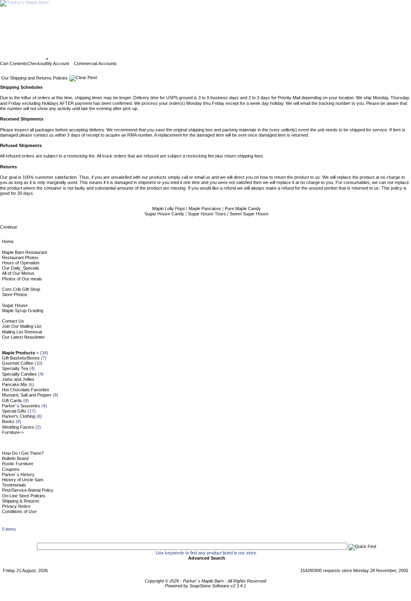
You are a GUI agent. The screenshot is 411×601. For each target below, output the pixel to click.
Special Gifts (14, 411)
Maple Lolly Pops (169, 208)
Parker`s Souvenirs (21, 405)
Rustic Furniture (17, 463)
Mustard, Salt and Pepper (26, 394)
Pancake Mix (14, 384)
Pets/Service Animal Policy (27, 490)
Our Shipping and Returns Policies (86, 58)
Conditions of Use (19, 511)
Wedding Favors (18, 427)
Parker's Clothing (18, 416)
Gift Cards (12, 400)
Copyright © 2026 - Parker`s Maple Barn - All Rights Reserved (205, 581)
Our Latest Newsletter (23, 337)
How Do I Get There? (23, 453)
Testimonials (14, 484)
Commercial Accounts (95, 63)
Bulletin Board (15, 458)
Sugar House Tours (207, 213)
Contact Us (13, 321)
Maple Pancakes (205, 208)
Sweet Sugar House (249, 213)
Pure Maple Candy (243, 208)
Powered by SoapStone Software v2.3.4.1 (205, 585)
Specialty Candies (19, 374)
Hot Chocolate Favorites (25, 389)
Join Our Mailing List (21, 326)
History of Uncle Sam (22, 479)
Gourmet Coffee (17, 363)
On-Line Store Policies (23, 495)
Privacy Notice (16, 506)
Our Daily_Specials (20, 268)
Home (8, 241)
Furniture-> (13, 432)
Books (8, 421)
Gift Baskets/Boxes (21, 358)
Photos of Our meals (22, 278)
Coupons (11, 469)
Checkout (36, 63)
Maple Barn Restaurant (24, 252)
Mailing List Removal (22, 331)
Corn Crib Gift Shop (21, 289)
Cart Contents (13, 63)
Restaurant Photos (20, 257)
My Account (57, 63)
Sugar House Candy (164, 213)
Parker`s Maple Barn (23, 58)
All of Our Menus (18, 273)
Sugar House (15, 305)
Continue (8, 227)
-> (20, 352)
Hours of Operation (20, 262)
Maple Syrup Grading (22, 310)
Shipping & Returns (20, 501)
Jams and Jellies (18, 379)
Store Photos (14, 294)
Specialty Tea (15, 368)
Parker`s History (18, 474)
